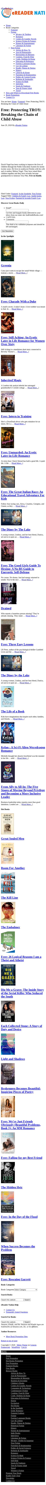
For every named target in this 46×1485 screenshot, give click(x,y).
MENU (4, 1351)
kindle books (36, 196)
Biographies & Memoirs (25, 55)
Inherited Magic (11, 380)
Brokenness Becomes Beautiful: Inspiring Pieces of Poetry (21, 1090)
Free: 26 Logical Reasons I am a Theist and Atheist (21, 958)
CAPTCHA (10, 217)
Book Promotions (13, 95)
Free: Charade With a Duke (18, 301)
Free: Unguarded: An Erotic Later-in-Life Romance (19, 454)
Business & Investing (19, 1381)
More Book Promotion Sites (17, 1336)
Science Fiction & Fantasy (26, 41)
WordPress (16, 1347)
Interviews (15, 1436)
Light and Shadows (13, 1058)
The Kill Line (9, 897)
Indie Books (15, 1433)
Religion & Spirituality (24, 79)
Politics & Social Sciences (21, 1448)
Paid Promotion (12, 1358)
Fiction (13, 32)
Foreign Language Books (25, 64)
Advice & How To (23, 50)
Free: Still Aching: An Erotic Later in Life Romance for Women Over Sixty (23, 341)
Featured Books (12, 1366)
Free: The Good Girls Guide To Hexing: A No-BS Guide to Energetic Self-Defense (21, 569)
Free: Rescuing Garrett (16, 1279)
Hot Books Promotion (14, 1361)
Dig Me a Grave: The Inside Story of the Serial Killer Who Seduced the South (22, 993)
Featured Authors (17, 1413)
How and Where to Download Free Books (22, 93)
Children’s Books (17, 1383)
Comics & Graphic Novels (26, 39)
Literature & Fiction (23, 46)
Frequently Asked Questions (17, 1312)
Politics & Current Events (25, 77)
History (18, 70)
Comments (10, 219)
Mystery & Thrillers (23, 34)
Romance (19, 37)
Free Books (10, 1368)
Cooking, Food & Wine (25, 57)
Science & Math (22, 82)
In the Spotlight (25, 194)
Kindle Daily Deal (13, 1476)
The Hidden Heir (12, 1187)
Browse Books (11, 1371)
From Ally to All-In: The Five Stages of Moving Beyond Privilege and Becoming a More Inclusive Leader (23, 791)
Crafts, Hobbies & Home (25, 59)
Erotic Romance (17, 1411)
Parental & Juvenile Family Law (28, 198)
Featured (14, 30)
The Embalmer (10, 927)
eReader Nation (7, 8)
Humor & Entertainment (25, 43)
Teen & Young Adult (24, 88)
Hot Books (15, 1406)
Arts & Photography (23, 52)
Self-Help (19, 84)
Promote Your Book (13, 1473)
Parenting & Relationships (26, 75)
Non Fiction (15, 48)
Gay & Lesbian (22, 66)
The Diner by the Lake (15, 675)
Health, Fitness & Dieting (25, 68)
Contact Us (10, 97)
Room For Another (13, 868)
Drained (6, 608)
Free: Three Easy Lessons (17, 644)
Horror (13, 1401)
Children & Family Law (21, 196)
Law (2, 198)
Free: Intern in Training (16, 416)
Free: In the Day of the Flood (19, 1216)
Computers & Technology (21, 1388)
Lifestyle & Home (23, 73)
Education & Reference (25, 61)
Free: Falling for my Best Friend (21, 1157)
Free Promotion (12, 1363)
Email (8, 208)
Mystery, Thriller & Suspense (22, 1441)
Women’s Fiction (17, 1471)
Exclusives (15, 1403)
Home (8, 25)
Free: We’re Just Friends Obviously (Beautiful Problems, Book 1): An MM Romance (21, 1125)
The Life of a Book (12, 711)
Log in (24, 1347)
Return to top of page (9, 1341)
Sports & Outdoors (23, 86)
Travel (18, 90)
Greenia (6, 265)
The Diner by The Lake (15, 529)
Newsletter (10, 1478)
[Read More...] (21, 273)
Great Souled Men (12, 838)
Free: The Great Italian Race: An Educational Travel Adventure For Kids (23, 495)
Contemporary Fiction (19, 1391)
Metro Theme (22, 1345)
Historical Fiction (17, 1426)
